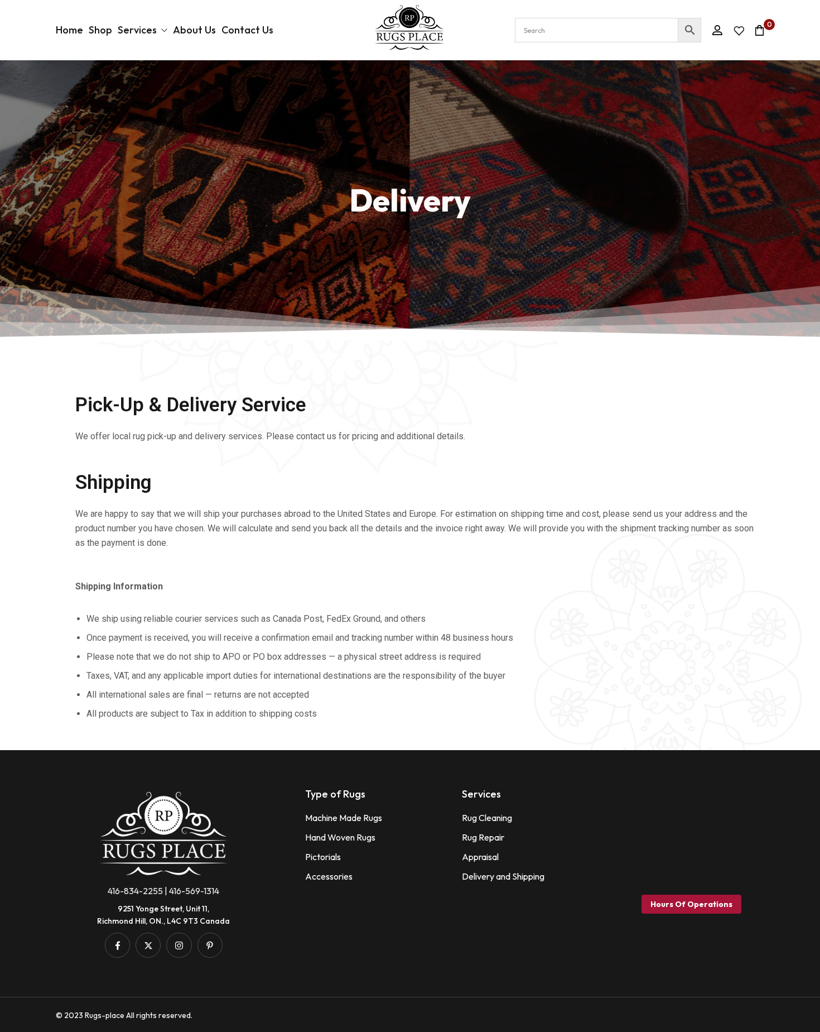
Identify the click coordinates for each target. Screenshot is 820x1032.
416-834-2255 (135, 890)
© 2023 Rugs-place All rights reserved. (124, 1015)
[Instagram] (178, 945)
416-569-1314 (194, 890)
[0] (759, 30)
